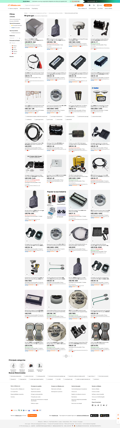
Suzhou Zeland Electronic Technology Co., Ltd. (78, 150)
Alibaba (25, 13)
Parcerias (94, 399)
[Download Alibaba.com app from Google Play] (104, 415)
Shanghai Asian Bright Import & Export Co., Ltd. (100, 78)
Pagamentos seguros (35, 389)
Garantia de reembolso (36, 391)
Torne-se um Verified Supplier (98, 396)
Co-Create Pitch (14, 391)
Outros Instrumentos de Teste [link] (71, 13)
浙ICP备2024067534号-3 (95, 425)
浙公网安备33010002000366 (82, 425)
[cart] (94, 5)
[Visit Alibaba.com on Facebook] (92, 405)
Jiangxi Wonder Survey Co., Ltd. (53, 111)
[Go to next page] (71, 356)
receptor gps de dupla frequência (36, 379)
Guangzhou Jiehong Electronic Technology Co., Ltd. (100, 47)
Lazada (60, 421)
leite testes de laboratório (16, 376)
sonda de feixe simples (96, 116)
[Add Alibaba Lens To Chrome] (32, 415)
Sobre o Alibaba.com (15, 386)
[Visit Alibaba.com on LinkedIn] (95, 405)
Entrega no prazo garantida (36, 394)
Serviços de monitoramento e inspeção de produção (39, 400)
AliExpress (40, 421)
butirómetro (96, 379)
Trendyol (75, 421)
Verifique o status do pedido (98, 394)
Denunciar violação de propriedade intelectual (79, 400)
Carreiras (13, 396)
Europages (80, 421)
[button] (75, 5)
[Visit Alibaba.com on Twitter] (98, 405)
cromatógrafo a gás (68, 379)
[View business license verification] (72, 426)
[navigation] (16, 185)
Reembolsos (74, 396)
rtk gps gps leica (23, 379)
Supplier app (55, 415)
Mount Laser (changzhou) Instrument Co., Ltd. (100, 149)
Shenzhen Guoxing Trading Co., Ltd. (32, 185)
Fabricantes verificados (56, 389)
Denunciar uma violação (77, 403)
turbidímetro (29, 119)
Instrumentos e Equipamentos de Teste (38, 13)
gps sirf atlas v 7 (92, 376)
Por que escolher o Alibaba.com (17, 389)
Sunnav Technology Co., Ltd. (97, 111)
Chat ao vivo (74, 391)
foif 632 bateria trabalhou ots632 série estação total (37, 116)
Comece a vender (96, 391)
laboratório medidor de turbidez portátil (77, 376)
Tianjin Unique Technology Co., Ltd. (54, 47)
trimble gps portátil (41, 376)
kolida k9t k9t (69, 119)
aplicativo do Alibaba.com (83, 415)
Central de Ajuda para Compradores (79, 389)
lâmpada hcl (13, 379)
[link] (118, 415)
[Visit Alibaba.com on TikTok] (106, 405)
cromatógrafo (50, 379)
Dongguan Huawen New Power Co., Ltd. (77, 111)
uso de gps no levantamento (56, 116)
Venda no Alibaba (95, 389)
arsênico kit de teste (29, 376)
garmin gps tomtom (39, 119)
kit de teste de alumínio (103, 376)
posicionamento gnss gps (83, 116)
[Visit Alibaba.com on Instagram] (101, 405)
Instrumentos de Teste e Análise (56, 13)
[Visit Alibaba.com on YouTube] (104, 405)
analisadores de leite (70, 116)
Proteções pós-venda (35, 396)
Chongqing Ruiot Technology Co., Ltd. (55, 181)
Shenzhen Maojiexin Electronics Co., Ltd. (33, 46)
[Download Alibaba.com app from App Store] (94, 415)
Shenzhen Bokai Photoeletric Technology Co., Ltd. (34, 149)
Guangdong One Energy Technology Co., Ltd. (56, 149)
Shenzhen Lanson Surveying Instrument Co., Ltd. (34, 80)
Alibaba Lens (18, 415)
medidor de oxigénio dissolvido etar (83, 379)
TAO (71, 421)
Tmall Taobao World (53, 421)
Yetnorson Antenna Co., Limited (32, 111)
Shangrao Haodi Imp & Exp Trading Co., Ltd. (56, 78)
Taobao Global (66, 421)
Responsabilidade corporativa (17, 394)
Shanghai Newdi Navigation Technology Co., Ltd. (78, 45)
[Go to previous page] (63, 356)
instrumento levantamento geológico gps (57, 376)
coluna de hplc (59, 119)
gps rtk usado (50, 119)
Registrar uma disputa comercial (78, 394)
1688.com (46, 421)
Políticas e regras (34, 403)
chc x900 (59, 379)
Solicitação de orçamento (56, 391)
